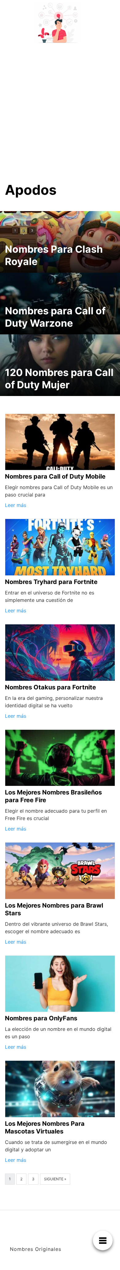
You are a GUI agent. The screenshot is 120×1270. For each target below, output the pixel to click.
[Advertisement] (60, 108)
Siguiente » (55, 1179)
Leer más (15, 505)
